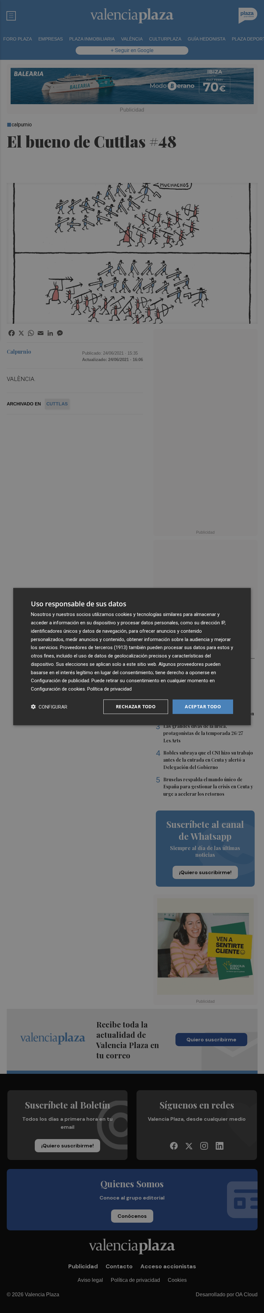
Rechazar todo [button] (136, 706)
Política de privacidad (109, 689)
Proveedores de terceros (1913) (93, 647)
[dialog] (132, 656)
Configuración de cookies (58, 689)
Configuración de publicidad (60, 681)
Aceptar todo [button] (203, 706)
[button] (49, 706)
